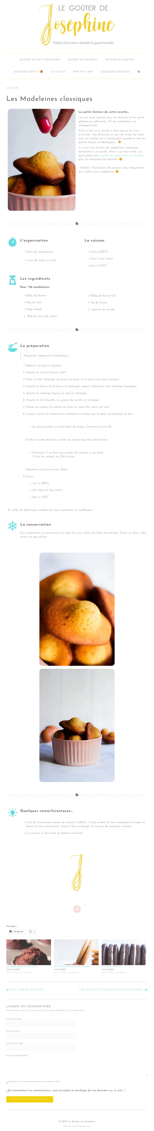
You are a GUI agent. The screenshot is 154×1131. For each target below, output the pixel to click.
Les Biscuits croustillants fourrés (72, 966)
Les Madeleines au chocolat (21, 966)
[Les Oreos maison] (124, 952)
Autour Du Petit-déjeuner (40, 60)
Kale (65, 1126)
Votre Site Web (14, 1043)
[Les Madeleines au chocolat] (28, 952)
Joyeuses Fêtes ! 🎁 (28, 72)
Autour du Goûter (119, 60)
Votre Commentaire (17, 1055)
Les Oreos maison (111, 966)
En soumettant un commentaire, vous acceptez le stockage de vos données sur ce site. (66, 1090)
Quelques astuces (115, 72)
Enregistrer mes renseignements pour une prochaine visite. (34, 1081)
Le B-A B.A (58, 72)
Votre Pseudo (14, 1019)
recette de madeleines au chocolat (121, 155)
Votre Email (13, 1031)
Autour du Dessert (83, 60)
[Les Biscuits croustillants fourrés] (76, 952)
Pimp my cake (83, 72)
